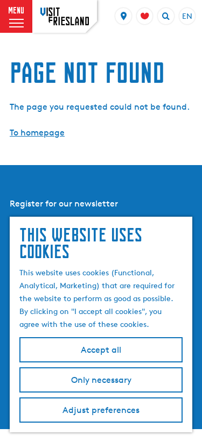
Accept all (101, 350)
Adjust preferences (101, 410)
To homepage (37, 132)
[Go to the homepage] (64, 16)
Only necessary (101, 380)
